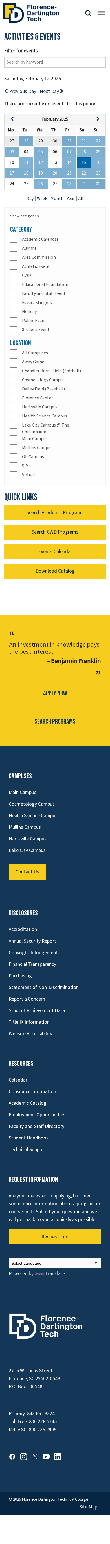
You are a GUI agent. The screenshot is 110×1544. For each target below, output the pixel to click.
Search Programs (55, 721)
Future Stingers (37, 302)
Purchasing (20, 975)
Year (71, 198)
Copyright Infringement (33, 952)
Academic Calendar (40, 239)
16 (98, 162)
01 (84, 141)
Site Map (88, 1506)
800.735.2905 (42, 1429)
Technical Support (27, 1149)
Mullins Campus (37, 448)
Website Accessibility (30, 1033)
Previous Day (22, 91)
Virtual (28, 475)
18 (26, 173)
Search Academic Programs (55, 512)
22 (84, 173)
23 (98, 173)
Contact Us (27, 871)
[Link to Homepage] (44, 13)
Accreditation (23, 929)
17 (12, 173)
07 (69, 152)
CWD (26, 275)
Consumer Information (32, 1091)
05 (40, 152)
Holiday (29, 311)
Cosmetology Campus (43, 380)
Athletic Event (36, 266)
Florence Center (37, 398)
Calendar (18, 1080)
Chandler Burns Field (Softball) (51, 371)
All (80, 198)
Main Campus (35, 439)
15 (84, 162)
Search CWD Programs (55, 532)
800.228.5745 (43, 1421)
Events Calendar (55, 551)
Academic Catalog (28, 1103)
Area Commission (39, 257)
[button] (90, 13)
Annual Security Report (32, 941)
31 (69, 141)
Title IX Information (29, 1022)
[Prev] (12, 119)
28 (26, 141)
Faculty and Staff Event (44, 293)
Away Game (33, 362)
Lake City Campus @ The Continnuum (45, 428)
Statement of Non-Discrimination (44, 987)
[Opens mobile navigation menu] (101, 13)
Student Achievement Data (37, 1010)
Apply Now (55, 693)
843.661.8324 (41, 1413)
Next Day (50, 91)
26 (40, 184)
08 (84, 152)
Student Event (36, 330)
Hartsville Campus (40, 407)
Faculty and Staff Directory (36, 1126)
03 (12, 152)
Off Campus (33, 457)
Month (57, 198)
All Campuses (35, 353)
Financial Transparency (32, 964)
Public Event (34, 321)
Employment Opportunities (37, 1114)
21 (69, 173)
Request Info (55, 1236)
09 (98, 152)
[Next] (98, 119)
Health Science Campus (44, 416)
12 (40, 162)
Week (42, 198)
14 (69, 162)
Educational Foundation (45, 284)
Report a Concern (27, 998)
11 (26, 162)
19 (40, 173)
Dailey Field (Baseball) (43, 389)
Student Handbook (29, 1137)
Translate (55, 1273)
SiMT (27, 466)
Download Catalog (55, 571)
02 (98, 141)
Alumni (29, 248)
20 (55, 173)
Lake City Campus (27, 850)
